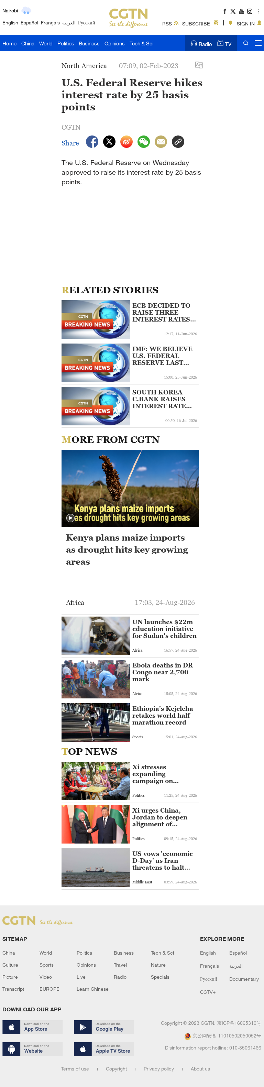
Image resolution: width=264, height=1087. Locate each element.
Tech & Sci (141, 43)
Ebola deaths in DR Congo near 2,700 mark (162, 672)
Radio (205, 44)
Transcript (13, 989)
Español (29, 22)
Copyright (116, 1069)
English (10, 22)
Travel (120, 965)
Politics (65, 43)
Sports (47, 965)
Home (9, 43)
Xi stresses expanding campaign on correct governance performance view (162, 774)
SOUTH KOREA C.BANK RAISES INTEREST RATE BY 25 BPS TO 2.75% (159, 399)
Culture (10, 965)
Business (89, 43)
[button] (70, 518)
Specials (160, 977)
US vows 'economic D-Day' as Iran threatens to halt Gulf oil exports (162, 860)
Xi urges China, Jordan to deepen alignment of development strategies (159, 817)
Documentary (244, 979)
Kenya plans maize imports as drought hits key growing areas (127, 549)
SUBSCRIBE (196, 23)
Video (46, 977)
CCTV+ (208, 992)
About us (200, 1069)
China (27, 43)
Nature (158, 965)
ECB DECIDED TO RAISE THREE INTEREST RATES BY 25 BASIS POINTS (161, 312)
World (46, 43)
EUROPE (49, 989)
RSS (167, 23)
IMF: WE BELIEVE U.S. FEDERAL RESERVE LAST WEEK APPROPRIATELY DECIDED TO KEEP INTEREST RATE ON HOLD (163, 356)
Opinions (114, 43)
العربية (69, 22)
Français (50, 22)
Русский (86, 22)
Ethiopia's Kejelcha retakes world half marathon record (162, 715)
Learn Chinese (93, 989)
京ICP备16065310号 (239, 1023)
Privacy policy (159, 1069)
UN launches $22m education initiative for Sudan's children (164, 629)
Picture (10, 977)
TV (228, 44)
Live (81, 977)
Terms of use (75, 1069)
